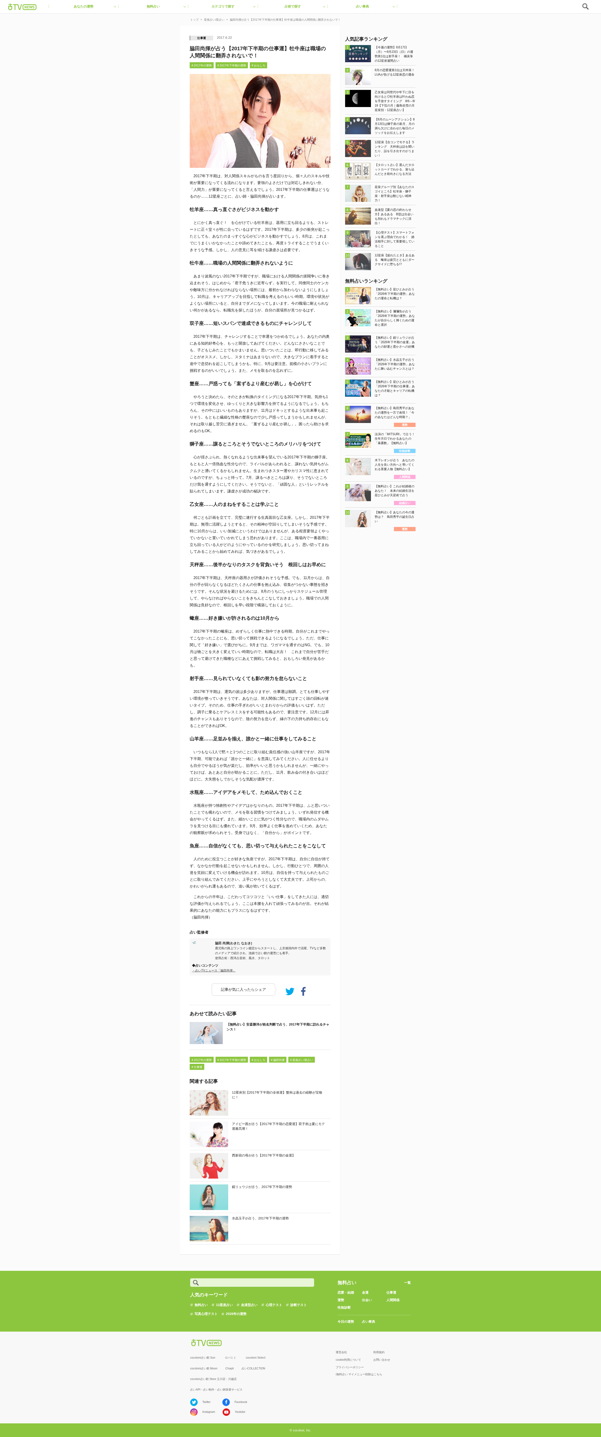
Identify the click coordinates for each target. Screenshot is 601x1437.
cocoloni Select (255, 1357)
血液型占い (249, 1305)
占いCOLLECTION (253, 1368)
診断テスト (298, 1305)
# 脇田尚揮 (278, 1060)
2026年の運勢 (236, 1314)
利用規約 (379, 1352)
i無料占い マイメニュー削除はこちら (359, 1374)
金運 (365, 1292)
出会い (367, 1300)
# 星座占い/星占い (301, 1060)
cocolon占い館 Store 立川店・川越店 (213, 1379)
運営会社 (341, 1352)
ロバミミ (230, 1357)
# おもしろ (258, 65)
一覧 (407, 1282)
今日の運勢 (346, 1321)
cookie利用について (348, 1359)
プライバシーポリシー (350, 1367)
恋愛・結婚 (346, 1292)
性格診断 (344, 1307)
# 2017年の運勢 (202, 65)
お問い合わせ (381, 1359)
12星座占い (224, 1305)
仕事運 (201, 38)
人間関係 (393, 1300)
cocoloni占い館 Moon (203, 1368)
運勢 (341, 1300)
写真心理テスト (206, 1314)
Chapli (229, 1368)
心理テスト (274, 1305)
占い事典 (368, 1321)
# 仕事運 (197, 1067)
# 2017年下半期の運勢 (231, 65)
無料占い (201, 1305)
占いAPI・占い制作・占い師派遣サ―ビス (216, 1389)
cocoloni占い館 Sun (202, 1357)
